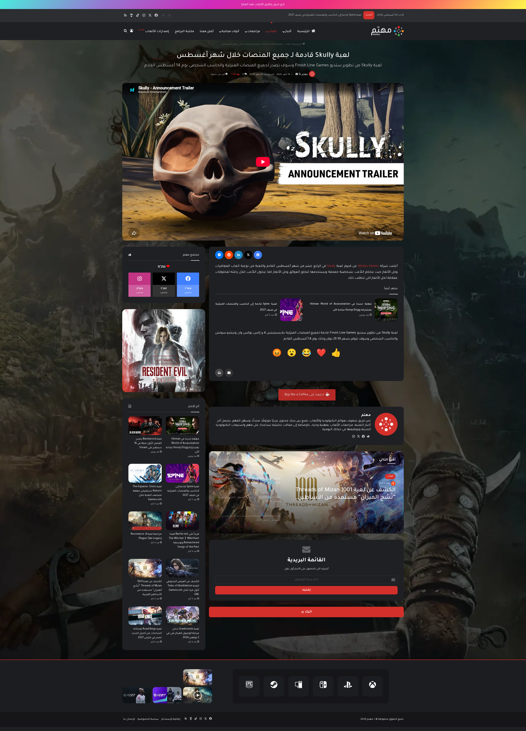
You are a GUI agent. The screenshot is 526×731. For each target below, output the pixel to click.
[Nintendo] (323, 686)
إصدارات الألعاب (153, 31)
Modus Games (368, 266)
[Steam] (274, 686)
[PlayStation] (348, 686)
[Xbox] (372, 686)
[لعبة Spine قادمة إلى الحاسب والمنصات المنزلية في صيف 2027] (291, 309)
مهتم (305, 74)
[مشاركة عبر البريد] (229, 373)
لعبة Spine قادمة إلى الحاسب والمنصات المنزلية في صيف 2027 (183, 491)
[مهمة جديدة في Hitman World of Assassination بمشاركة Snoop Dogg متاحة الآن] (386, 309)
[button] (336, 354)
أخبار (288, 31)
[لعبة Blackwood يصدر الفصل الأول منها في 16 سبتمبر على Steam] (145, 425)
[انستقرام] (353, 436)
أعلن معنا (207, 31)
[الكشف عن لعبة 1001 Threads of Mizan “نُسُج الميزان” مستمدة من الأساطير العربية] (145, 568)
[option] (306, 492)
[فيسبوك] (258, 255)
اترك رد (306, 612)
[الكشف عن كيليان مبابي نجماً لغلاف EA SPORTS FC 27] (136, 695)
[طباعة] (219, 373)
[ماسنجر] (219, 255)
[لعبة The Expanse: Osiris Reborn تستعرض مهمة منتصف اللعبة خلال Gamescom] (145, 473)
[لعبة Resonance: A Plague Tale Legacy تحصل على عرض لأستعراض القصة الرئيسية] (197, 695)
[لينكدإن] (238, 255)
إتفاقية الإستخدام (170, 719)
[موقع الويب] (368, 436)
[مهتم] (387, 31)
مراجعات (253, 31)
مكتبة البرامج (184, 31)
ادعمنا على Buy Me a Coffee (305, 395)
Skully (331, 266)
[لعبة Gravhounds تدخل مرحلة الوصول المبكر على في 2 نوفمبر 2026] (182, 615)
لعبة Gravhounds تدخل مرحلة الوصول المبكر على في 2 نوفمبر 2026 (182, 633)
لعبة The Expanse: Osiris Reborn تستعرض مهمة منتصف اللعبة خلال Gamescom (317, 15)
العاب (272, 31)
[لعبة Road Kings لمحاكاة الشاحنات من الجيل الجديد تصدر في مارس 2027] (145, 615)
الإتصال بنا (129, 719)
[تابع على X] (299, 74)
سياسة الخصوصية (148, 719)
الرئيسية (303, 31)
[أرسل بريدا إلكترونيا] (296, 74)
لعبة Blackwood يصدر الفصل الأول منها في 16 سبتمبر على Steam (148, 443)
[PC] (298, 686)
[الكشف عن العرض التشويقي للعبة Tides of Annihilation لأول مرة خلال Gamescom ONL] (182, 568)
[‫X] (248, 255)
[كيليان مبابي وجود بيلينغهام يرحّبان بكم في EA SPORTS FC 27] (167, 695)
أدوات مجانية (230, 31)
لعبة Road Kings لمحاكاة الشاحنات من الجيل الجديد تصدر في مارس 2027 (147, 633)
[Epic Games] (249, 686)
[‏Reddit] (229, 255)
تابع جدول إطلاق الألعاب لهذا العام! (263, 4)
